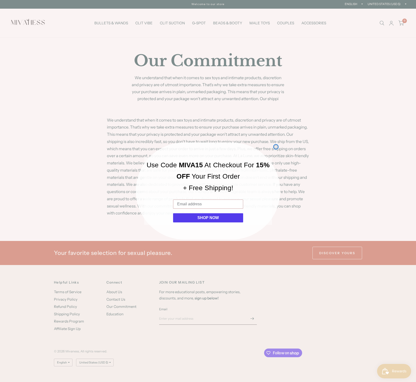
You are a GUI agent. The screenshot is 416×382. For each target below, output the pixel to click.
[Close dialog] (275, 146)
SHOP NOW (208, 218)
